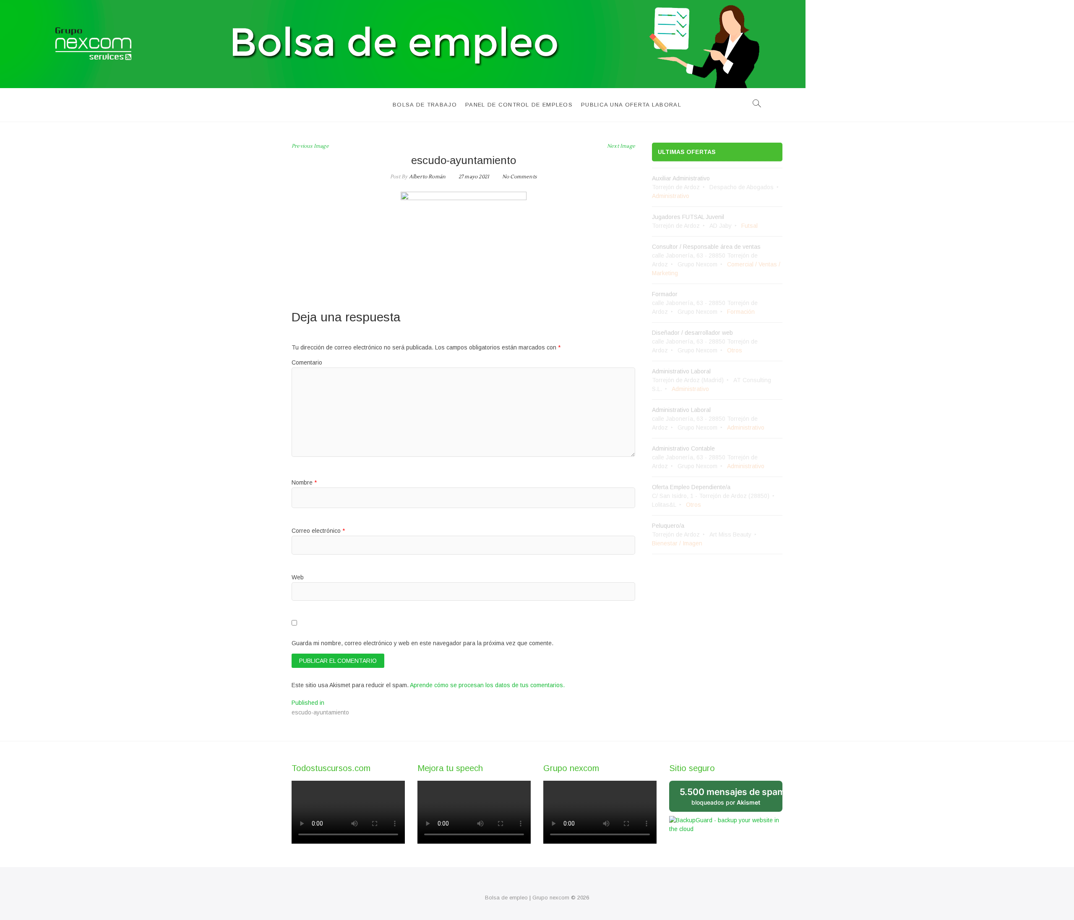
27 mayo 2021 (473, 177)
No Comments (519, 177)
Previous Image (310, 146)
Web (298, 577)
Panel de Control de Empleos (519, 105)
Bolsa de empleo (506, 897)
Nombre (304, 482)
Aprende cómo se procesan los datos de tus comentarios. (487, 685)
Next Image (621, 146)
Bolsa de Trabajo (425, 105)
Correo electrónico (318, 530)
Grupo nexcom (550, 897)
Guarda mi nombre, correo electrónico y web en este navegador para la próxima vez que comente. (422, 643)
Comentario (307, 362)
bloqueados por (731, 796)
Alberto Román (426, 177)
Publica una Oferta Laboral (631, 105)
